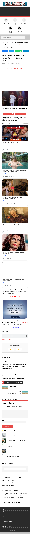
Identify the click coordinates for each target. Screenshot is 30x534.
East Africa (4, 12)
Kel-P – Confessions (7, 488)
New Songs (12, 12)
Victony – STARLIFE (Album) (8, 483)
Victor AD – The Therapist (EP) (9, 480)
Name (3, 420)
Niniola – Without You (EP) (8, 485)
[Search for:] (15, 469)
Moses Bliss (19, 382)
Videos (25, 12)
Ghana (13, 9)
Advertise (4, 514)
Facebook (4, 51)
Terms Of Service (5, 519)
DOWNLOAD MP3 (6, 339)
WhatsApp (18, 51)
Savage (3, 63)
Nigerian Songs (10, 42)
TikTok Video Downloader (7, 526)
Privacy (3, 516)
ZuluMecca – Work (6, 500)
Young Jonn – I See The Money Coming (16, 440)
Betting (10, 15)
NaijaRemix (21, 530)
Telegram (26, 51)
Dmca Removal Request (7, 521)
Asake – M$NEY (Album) (12, 435)
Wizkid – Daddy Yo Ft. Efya (13, 456)
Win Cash (3, 15)
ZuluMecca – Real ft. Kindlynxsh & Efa (11, 502)
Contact (3, 511)
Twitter (11, 51)
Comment (4, 409)
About (3, 509)
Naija (7, 9)
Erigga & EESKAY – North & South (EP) (11, 478)
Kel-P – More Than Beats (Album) (10, 490)
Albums (19, 12)
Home (2, 9)
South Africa (20, 9)
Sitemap (3, 524)
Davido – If (9, 451)
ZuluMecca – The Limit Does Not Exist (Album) (13, 497)
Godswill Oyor (9, 382)
